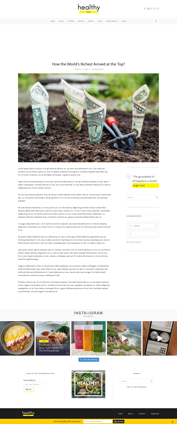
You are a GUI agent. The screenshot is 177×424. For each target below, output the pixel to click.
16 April (86, 69)
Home (52, 21)
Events (91, 21)
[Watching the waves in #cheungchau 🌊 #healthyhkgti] (124, 338)
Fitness (71, 21)
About (130, 414)
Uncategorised (98, 69)
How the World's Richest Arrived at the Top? (88, 64)
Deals (124, 21)
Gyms (100, 21)
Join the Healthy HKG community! (67, 421)
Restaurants (112, 21)
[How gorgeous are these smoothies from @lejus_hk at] (88, 338)
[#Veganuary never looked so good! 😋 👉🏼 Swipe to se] (53, 338)
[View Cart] (156, 21)
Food (61, 21)
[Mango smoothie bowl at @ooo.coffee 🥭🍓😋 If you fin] (17, 338)
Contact (142, 414)
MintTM (78, 69)
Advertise (155, 414)
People (81, 21)
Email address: (29, 380)
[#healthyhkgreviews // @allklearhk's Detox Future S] (160, 338)
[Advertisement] (88, 43)
